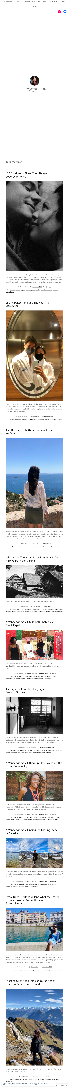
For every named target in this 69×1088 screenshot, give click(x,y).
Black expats (36, 676)
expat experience (33, 419)
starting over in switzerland (52, 1079)
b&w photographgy (43, 609)
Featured (55, 290)
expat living (19, 678)
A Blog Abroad (46, 416)
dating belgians (30, 290)
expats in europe (32, 819)
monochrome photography (24, 611)
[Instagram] (59, 11)
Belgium (23, 290)
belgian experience (15, 290)
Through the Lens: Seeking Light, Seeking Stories (25, 691)
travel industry (38, 970)
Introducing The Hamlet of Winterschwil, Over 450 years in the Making (33, 559)
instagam (24, 970)
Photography (47, 606)
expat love (49, 290)
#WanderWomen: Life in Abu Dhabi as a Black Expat (29, 624)
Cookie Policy (35, 1084)
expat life (43, 290)
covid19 (14, 970)
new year (60, 419)
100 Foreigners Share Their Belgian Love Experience (27, 175)
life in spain (55, 819)
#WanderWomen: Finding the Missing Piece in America (32, 832)
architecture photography (30, 609)
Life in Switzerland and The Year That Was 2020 (28, 304)
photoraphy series (37, 611)
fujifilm (43, 750)
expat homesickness (22, 547)
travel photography (48, 970)
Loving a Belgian (10, 292)
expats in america (19, 886)
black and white (53, 609)
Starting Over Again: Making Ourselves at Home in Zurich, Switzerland (30, 983)
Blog (47, 287)
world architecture (58, 611)
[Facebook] (64, 11)
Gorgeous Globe (34, 89)
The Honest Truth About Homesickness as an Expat (31, 432)
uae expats (48, 678)
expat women (48, 419)
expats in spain (42, 819)
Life (52, 416)
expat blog (37, 290)
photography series (26, 752)
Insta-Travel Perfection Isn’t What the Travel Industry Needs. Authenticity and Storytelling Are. (32, 900)
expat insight (31, 547)
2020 (11, 419)
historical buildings (11, 611)
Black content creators (26, 676)
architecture (43, 747)
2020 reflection (17, 419)
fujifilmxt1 (48, 750)
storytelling (30, 970)
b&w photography (22, 750)
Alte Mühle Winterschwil (16, 609)
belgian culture (24, 884)
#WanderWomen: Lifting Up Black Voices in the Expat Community (34, 765)
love (50, 287)
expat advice (13, 547)
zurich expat (9, 1081)
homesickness (51, 547)
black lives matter (45, 676)
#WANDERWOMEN (43, 673)
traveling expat (59, 547)
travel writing (57, 970)
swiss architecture (47, 611)
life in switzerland (39, 1079)
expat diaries (25, 419)
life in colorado (34, 886)
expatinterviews (34, 678)
